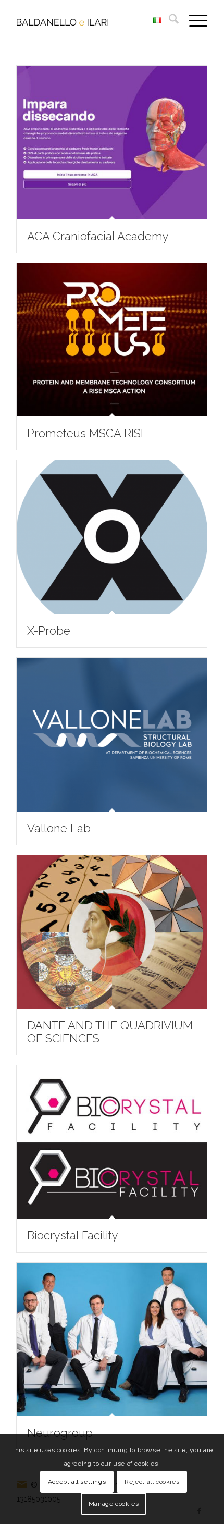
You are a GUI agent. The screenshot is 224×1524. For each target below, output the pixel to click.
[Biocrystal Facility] (112, 1142)
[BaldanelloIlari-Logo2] (93, 21)
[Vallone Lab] (112, 735)
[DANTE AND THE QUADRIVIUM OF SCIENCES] (112, 932)
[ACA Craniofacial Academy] (112, 142)
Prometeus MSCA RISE (87, 433)
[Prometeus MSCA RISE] (112, 340)
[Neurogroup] (112, 1340)
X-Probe (48, 630)
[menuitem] (168, 21)
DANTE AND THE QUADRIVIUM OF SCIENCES (110, 1031)
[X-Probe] (112, 537)
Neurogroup (60, 1433)
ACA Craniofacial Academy (98, 236)
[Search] (168, 21)
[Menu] (193, 21)
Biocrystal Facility (72, 1235)
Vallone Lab (59, 828)
